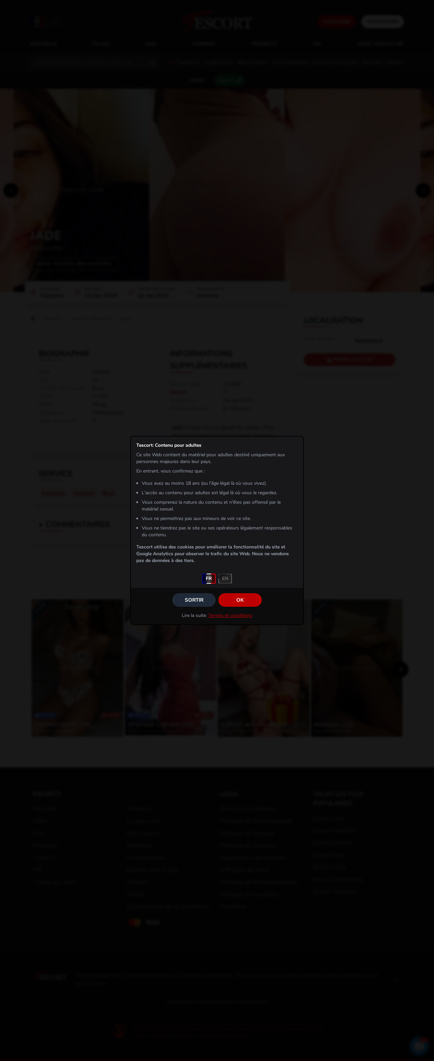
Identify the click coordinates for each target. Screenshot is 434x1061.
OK (240, 600)
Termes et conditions (230, 615)
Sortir (194, 600)
